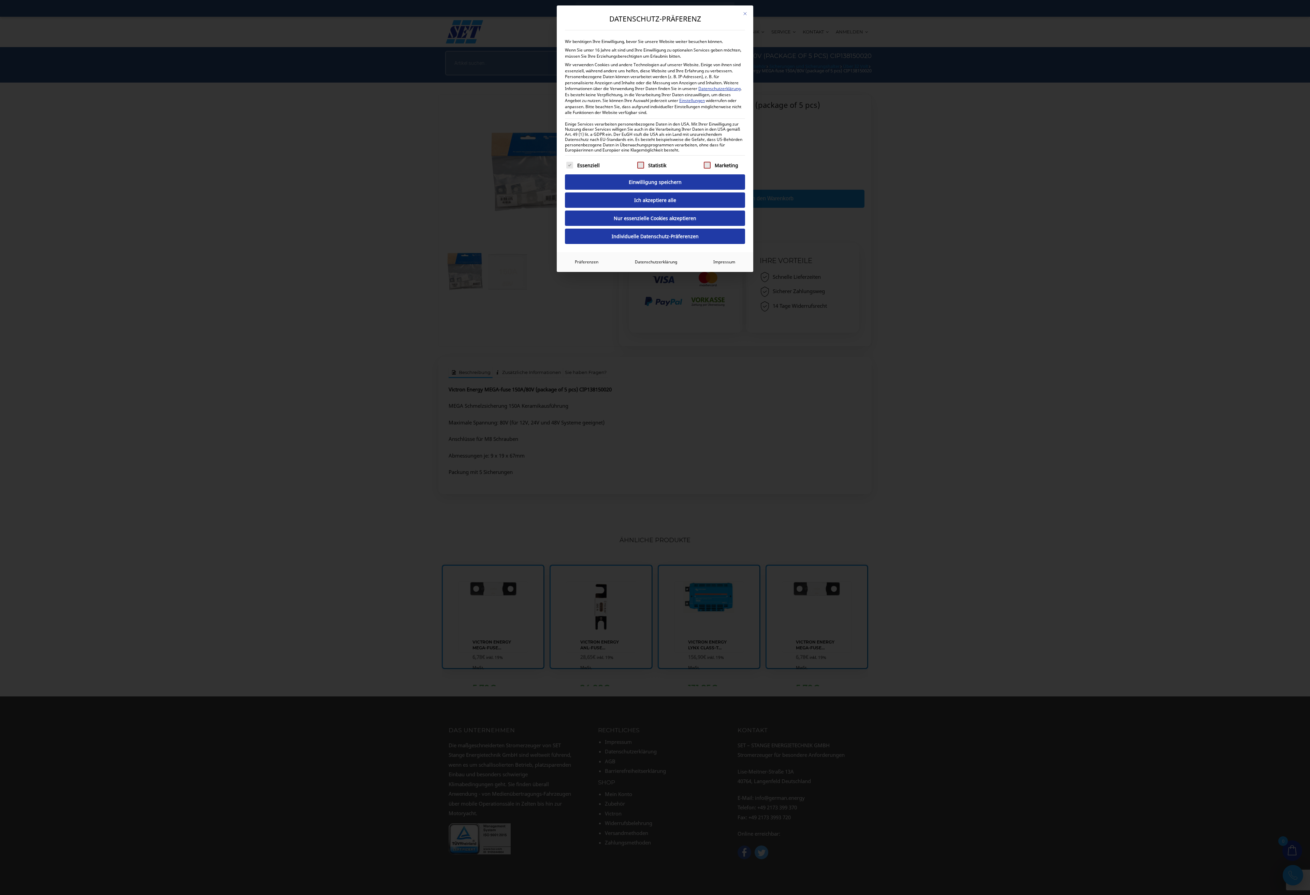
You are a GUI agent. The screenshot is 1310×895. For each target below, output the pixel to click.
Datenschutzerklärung (719, 88)
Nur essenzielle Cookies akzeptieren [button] (655, 218)
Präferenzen (586, 262)
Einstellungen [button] (692, 100)
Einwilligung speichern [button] (655, 182)
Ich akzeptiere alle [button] (655, 200)
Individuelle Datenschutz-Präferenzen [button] (655, 236)
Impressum (724, 262)
